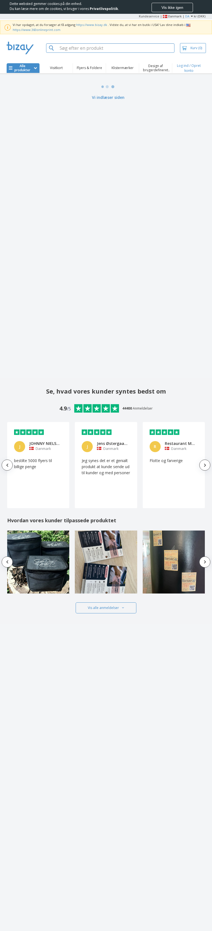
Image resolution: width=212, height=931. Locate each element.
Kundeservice (149, 16)
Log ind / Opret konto (189, 68)
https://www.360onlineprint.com (36, 30)
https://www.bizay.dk (91, 25)
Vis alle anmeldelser (103, 607)
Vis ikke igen (172, 7)
